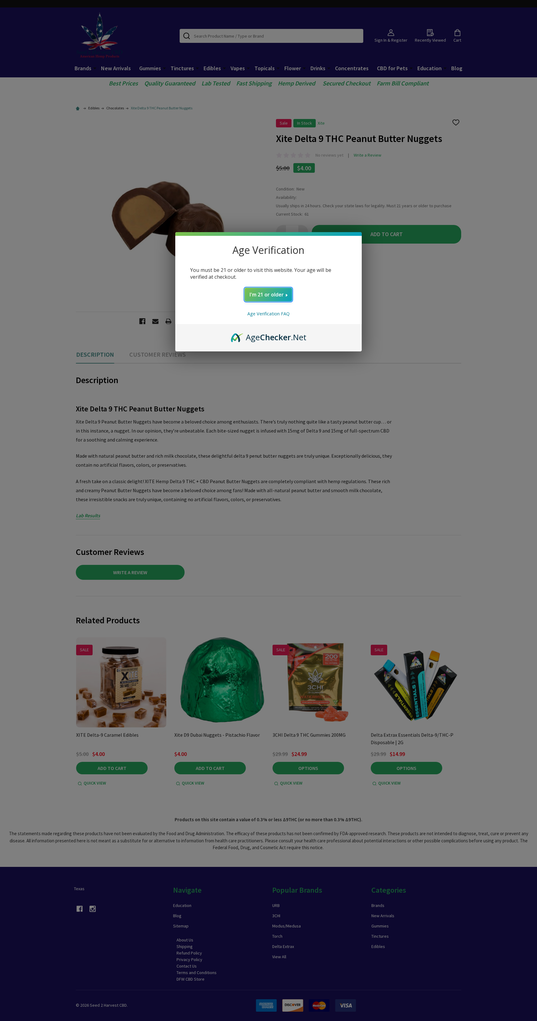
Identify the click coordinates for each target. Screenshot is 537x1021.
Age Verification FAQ (268, 314)
